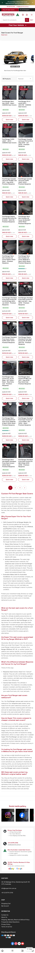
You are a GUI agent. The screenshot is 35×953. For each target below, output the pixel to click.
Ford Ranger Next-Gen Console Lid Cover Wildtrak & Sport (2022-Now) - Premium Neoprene (24, 259)
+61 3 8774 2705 (10, 6)
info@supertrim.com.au (22, 6)
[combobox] (15, 20)
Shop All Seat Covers (8, 9)
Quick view (9, 119)
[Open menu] (32, 15)
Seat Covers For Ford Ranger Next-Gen (15, 70)
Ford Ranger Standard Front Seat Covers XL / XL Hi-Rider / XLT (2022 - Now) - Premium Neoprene (25, 421)
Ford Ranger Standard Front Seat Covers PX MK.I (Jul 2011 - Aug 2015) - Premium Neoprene (25, 301)
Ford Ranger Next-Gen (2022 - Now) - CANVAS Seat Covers (9, 103)
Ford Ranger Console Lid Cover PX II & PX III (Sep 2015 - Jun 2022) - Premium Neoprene (25, 142)
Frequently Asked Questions (10, 922)
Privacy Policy (5, 924)
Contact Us (4, 915)
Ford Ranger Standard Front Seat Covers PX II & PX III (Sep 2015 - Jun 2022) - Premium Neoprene (9, 301)
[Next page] (25, 488)
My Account (5, 906)
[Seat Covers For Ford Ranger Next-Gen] (15, 57)
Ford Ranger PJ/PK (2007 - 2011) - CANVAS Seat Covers (9, 141)
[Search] (27, 20)
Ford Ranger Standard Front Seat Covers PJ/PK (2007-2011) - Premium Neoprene (9, 339)
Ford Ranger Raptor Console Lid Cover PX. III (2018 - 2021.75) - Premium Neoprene (9, 219)
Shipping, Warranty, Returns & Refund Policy (15, 919)
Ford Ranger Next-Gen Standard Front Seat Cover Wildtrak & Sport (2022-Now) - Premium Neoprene (9, 421)
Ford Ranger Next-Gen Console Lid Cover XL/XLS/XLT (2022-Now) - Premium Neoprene (24, 220)
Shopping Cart (6, 903)
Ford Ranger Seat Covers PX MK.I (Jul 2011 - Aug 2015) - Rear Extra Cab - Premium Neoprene (24, 380)
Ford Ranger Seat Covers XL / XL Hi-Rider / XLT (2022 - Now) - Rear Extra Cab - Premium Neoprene (8, 381)
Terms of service (6, 927)
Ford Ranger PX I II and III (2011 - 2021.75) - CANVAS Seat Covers (24, 104)
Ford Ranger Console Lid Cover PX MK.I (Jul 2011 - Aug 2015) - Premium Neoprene (9, 181)
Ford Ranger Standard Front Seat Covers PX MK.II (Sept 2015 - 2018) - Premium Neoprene (25, 463)
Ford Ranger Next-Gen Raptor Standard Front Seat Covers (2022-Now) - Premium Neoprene (9, 463)
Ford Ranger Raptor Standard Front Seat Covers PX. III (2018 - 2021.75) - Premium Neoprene (25, 340)
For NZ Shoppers (25, 9)
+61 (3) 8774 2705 (7, 892)
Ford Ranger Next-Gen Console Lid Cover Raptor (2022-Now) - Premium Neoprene (9, 259)
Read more (4, 35)
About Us (4, 917)
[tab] (10, 9)
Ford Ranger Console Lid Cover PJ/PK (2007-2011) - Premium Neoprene (25, 181)
